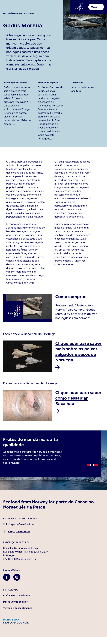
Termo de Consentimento (17, 607)
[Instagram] (16, 577)
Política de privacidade (16, 595)
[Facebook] (6, 577)
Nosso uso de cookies (15, 601)
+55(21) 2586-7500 (19, 531)
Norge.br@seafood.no (21, 524)
